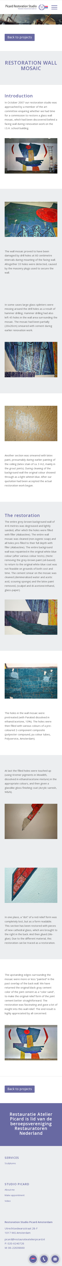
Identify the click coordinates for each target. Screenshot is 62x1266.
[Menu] (52, 7)
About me (10, 1189)
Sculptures (10, 1163)
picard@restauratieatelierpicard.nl (25, 1239)
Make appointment (14, 1195)
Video (8, 1200)
